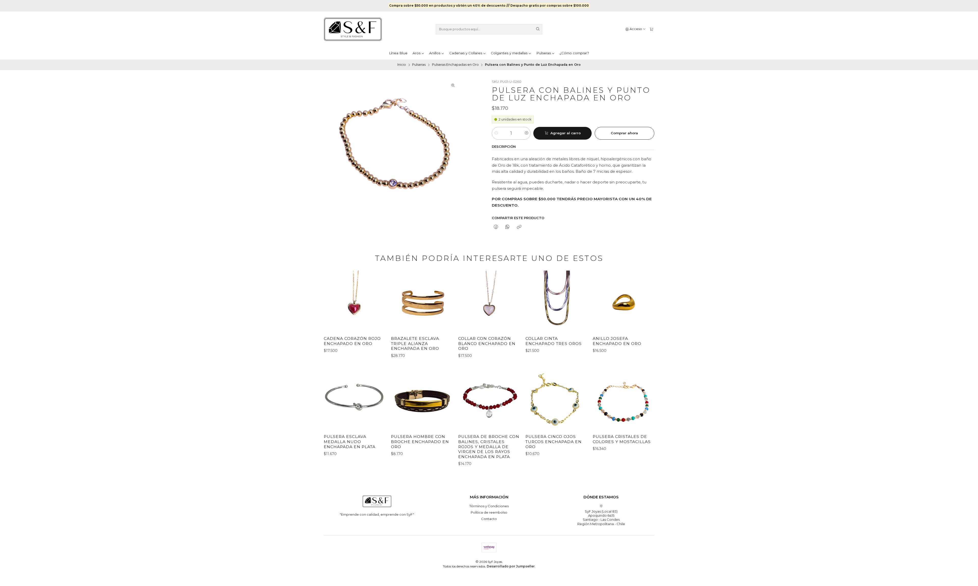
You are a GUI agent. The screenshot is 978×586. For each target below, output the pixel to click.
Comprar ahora (624, 133)
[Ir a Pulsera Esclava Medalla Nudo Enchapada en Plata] (354, 400)
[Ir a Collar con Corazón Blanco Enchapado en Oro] (489, 301)
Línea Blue (398, 53)
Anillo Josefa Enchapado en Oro (617, 341)
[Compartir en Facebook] (496, 227)
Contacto (489, 519)
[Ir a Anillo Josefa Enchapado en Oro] (623, 301)
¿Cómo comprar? (574, 53)
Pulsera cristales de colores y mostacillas (622, 439)
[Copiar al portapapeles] (519, 227)
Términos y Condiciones (489, 506)
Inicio (401, 64)
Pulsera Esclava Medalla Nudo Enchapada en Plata (349, 441)
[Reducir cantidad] (496, 133)
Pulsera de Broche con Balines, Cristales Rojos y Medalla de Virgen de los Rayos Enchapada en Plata (488, 446)
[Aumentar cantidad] (526, 133)
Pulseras (543, 53)
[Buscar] (538, 29)
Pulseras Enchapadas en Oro (455, 64)
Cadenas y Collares (465, 53)
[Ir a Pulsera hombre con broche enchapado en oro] (422, 400)
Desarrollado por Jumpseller (511, 566)
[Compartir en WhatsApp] (507, 227)
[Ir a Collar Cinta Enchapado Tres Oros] (556, 301)
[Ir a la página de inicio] (353, 29)
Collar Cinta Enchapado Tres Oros (553, 341)
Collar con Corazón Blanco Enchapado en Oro (486, 343)
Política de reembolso (489, 512)
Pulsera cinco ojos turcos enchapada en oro (553, 441)
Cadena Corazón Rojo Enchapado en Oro (352, 341)
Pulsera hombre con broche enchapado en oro (420, 441)
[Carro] (651, 29)
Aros (416, 53)
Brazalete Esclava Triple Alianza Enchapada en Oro (415, 343)
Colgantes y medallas (509, 53)
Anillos (434, 53)
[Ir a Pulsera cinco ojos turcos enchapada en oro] (556, 400)
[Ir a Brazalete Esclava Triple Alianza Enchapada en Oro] (422, 301)
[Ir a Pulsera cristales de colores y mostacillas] (623, 400)
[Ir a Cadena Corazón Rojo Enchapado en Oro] (354, 301)
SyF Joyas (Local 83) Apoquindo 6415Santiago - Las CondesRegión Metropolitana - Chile (601, 517)
